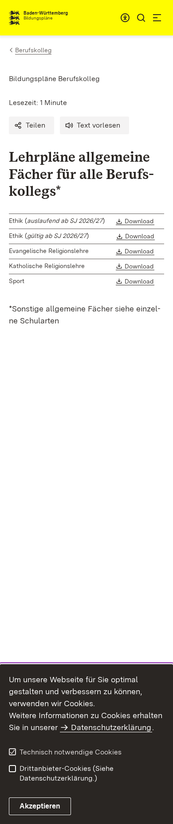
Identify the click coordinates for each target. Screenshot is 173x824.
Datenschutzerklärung (111, 727)
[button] (31, 125)
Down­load (139, 221)
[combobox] (125, 18)
